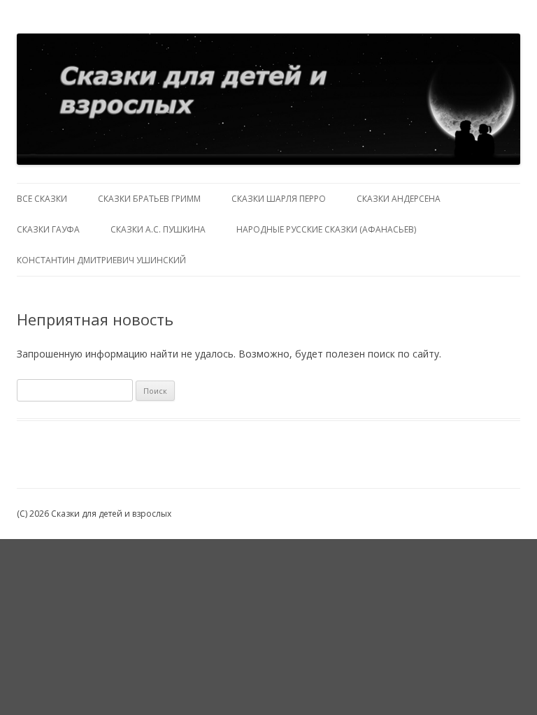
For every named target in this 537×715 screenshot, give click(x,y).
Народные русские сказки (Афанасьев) (326, 229)
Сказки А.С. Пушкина (158, 229)
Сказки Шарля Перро (278, 199)
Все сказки (42, 199)
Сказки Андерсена (399, 199)
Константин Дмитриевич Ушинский (101, 260)
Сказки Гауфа (48, 229)
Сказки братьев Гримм (149, 199)
